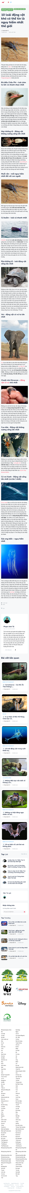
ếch (2, 1091)
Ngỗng (2, 1116)
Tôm (2, 1048)
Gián (17, 1086)
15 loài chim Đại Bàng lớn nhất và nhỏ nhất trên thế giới (17, 882)
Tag (17, 1175)
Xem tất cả (24, 854)
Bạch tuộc (3, 1054)
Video (21, 1185)
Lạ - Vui (17, 1185)
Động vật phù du (5, 1097)
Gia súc (3, 1123)
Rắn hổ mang (19, 1041)
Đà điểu (3, 1058)
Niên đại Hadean (5, 1129)
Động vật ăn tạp (19, 1162)
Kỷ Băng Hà (4, 1166)
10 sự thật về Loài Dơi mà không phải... (13, 845)
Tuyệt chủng (19, 1043)
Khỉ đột (2, 1037)
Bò (16, 1052)
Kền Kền (17, 1116)
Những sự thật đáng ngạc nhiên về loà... (13, 813)
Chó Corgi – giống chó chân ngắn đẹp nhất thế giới (17, 931)
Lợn (2, 1052)
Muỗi (17, 1061)
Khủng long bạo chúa (6, 1030)
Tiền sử (3, 1088)
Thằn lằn (18, 1078)
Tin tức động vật (19, 1186)
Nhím (2, 1114)
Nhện (17, 1048)
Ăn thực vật (18, 1074)
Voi (2, 362)
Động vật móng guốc (6, 1162)
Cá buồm (3, 240)
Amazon (3, 1093)
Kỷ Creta (3, 1138)
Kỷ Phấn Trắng (19, 1084)
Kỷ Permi (18, 1136)
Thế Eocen (18, 1140)
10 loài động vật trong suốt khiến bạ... (14, 750)
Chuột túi (3, 1127)
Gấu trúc (3, 1046)
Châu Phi (18, 1069)
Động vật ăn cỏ (4, 1101)
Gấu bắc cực (4, 1059)
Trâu (2, 1102)
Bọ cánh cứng (19, 1125)
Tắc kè (17, 1104)
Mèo (2, 1086)
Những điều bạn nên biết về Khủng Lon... (14, 782)
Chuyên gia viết (11, 1188)
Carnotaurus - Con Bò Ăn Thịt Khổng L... (13, 686)
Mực (17, 1112)
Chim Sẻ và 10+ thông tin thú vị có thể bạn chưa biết (18, 939)
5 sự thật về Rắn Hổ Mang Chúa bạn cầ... (13, 718)
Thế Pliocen (18, 1144)
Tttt (2, 1177)
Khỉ (2, 1031)
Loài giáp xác (17, 463)
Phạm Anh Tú (6, 30)
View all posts (8, 650)
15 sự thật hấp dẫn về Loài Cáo (18, 956)
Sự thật (17, 1050)
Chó (2, 1073)
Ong (17, 1059)
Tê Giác (17, 1080)
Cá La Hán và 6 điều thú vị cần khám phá (17, 922)
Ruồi (2, 1063)
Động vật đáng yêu (5, 1089)
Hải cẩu (3, 1056)
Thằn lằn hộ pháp (20, 1160)
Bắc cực (3, 1099)
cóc (16, 1091)
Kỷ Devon (18, 1134)
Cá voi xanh (4, 502)
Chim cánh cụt (4, 1039)
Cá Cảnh (3, 1108)
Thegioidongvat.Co (6, 78)
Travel (2, 1170)
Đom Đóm (3, 1065)
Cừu (17, 1114)
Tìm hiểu (22, 1183)
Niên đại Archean (20, 1129)
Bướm (17, 1046)
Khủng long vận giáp (6, 1159)
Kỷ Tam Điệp (19, 1101)
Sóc (17, 1073)
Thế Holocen (19, 1146)
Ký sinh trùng (4, 1104)
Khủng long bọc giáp (6, 1160)
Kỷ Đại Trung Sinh (5, 1074)
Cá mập (3, 1033)
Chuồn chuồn (19, 1166)
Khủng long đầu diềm (21, 1155)
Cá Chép (18, 1106)
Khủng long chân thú (6, 1151)
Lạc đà (17, 1108)
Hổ (1, 1164)
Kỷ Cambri (3, 1132)
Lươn (17, 1095)
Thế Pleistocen (4, 1146)
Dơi (2, 1050)
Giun (17, 1088)
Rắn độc (18, 1174)
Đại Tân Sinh (19, 1076)
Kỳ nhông (18, 1110)
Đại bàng (18, 1030)
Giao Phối (3, 1069)
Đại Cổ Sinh (18, 1131)
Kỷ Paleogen (19, 1138)
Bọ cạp (17, 1065)
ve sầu (17, 1117)
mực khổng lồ (23, 162)
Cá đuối (3, 1106)
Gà (16, 1056)
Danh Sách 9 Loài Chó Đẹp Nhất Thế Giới (18, 948)
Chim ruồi (3, 1121)
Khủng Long (18, 1102)
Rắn (2, 1041)
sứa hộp (12, 592)
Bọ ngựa (18, 1168)
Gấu (2, 1044)
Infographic (6, 1186)
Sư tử (2, 1043)
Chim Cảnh (3, 1119)
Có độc (2, 1095)
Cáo (2, 1071)
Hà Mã (2, 1082)
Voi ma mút (4, 1175)
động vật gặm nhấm (21, 1071)
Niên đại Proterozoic (6, 1131)
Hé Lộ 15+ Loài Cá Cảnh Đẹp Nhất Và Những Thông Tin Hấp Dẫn (17, 867)
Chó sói (17, 1044)
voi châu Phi (21, 366)
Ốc (1, 1117)
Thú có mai (4, 1076)
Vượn (17, 1121)
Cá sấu (2, 1035)
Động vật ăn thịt (19, 1067)
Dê (16, 1058)
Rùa (2, 1061)
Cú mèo (17, 1054)
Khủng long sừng (5, 1157)
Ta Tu (2, 1078)
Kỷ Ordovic (18, 1132)
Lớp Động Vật (6, 1183)
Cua (17, 1089)
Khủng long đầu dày (20, 1157)
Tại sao (17, 1170)
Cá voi (17, 1033)
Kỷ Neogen (18, 1142)
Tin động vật (18, 1188)
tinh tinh (3, 1168)
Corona (3, 1174)
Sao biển (18, 1172)
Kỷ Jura (3, 1084)
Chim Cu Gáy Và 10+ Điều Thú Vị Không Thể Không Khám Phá (16, 872)
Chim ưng (18, 1119)
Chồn (2, 1110)
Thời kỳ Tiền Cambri (20, 1127)
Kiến (2, 1067)
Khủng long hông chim (6, 1147)
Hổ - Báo (18, 1037)
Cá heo (17, 1039)
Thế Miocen (4, 1144)
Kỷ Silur (3, 1134)
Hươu (17, 1099)
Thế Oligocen (4, 1142)
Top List (13, 1186)
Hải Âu (17, 1123)
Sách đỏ (18, 1093)
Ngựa (17, 1031)
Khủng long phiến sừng (21, 1159)
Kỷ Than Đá (4, 1136)
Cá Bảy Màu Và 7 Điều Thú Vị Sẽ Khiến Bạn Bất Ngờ (16, 860)
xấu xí (9, 66)
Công (2, 1125)
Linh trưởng (18, 1164)
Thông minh (19, 1082)
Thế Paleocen (4, 1140)
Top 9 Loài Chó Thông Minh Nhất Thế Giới (16, 877)
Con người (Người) (20, 1035)
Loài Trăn (18, 1097)
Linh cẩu (3, 1172)
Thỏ (2, 1112)
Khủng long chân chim (6, 1155)
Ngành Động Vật (15, 1183)
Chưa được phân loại (9, 1185)
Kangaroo (3, 1080)
